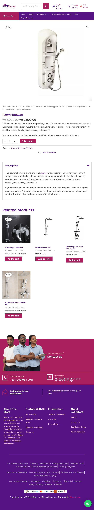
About (31, 14)
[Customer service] (5, 377)
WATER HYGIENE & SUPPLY (21, 106)
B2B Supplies (41, 14)
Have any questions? (55, 353)
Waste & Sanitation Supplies (46, 106)
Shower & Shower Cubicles (22, 148)
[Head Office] (50, 377)
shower (43, 173)
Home (23, 14)
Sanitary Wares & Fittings (70, 106)
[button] (42, 14)
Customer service (17, 376)
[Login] (54, 6)
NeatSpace (75, 497)
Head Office (59, 376)
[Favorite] (69, 6)
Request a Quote (27, 18)
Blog (76, 14)
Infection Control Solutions (61, 14)
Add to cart (27, 141)
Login (58, 4)
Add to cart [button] (13, 259)
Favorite (75, 5)
